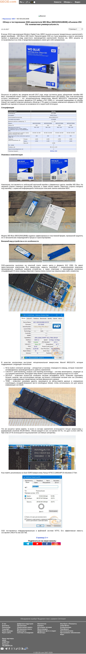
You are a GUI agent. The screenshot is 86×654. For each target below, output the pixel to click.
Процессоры (22, 625)
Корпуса (40, 625)
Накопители (7, 19)
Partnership (6, 627)
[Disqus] (42, 572)
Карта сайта (6, 632)
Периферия (64, 629)
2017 (13, 19)
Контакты (5, 625)
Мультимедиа (42, 629)
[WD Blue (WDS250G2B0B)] (42, 91)
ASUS (4, 640)
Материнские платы (24, 629)
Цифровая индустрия (25, 624)
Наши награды (7, 631)
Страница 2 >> (42, 538)
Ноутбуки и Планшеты (68, 624)
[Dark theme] (32, 2)
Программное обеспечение (70, 632)
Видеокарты (21, 631)
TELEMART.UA (7, 645)
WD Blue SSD (53, 151)
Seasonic (5, 644)
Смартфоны (64, 625)
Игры (62, 634)
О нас (4, 624)
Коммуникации (65, 627)
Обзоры (67, 2)
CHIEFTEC (5, 642)
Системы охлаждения (25, 632)
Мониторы (41, 632)
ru (21, 2)
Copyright (5, 629)
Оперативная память (25, 627)
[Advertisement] (42, 10)
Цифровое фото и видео (46, 631)
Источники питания (44, 627)
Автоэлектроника (66, 631)
